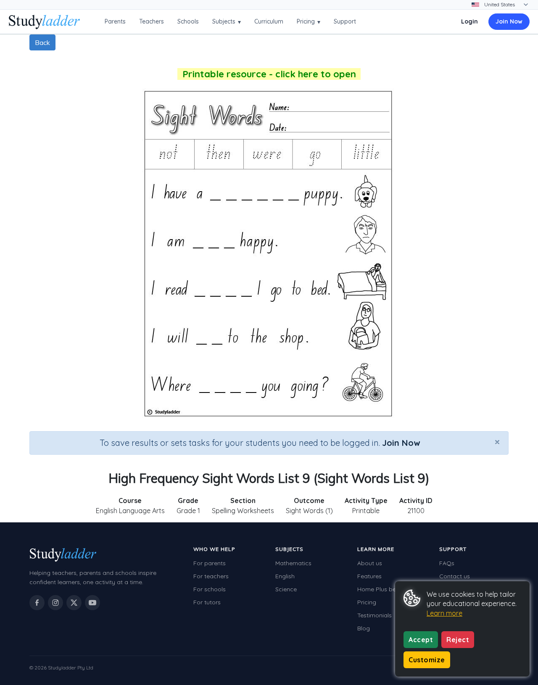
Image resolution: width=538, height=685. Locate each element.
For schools (209, 589)
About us (369, 563)
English (285, 576)
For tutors (207, 602)
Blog (363, 628)
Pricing (308, 22)
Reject (457, 639)
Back (42, 42)
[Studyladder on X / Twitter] (74, 602)
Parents (115, 21)
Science (286, 589)
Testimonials (374, 615)
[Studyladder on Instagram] (55, 602)
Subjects (226, 22)
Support (345, 21)
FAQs (446, 563)
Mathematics (293, 563)
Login (469, 21)
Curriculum (268, 21)
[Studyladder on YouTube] (92, 602)
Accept (421, 639)
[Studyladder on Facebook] (37, 602)
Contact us (454, 576)
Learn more (444, 613)
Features (369, 576)
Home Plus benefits (384, 589)
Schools (188, 21)
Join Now (509, 21)
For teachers (211, 576)
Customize (427, 660)
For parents (209, 563)
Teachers (151, 21)
